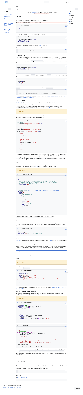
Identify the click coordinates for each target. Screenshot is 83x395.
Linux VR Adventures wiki (53, 96)
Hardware (26, 379)
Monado (17, 18)
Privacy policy (5, 387)
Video (22, 379)
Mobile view (19, 387)
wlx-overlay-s (18, 359)
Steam (51, 240)
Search (46, 2)
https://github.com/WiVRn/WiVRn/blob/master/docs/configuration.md (43, 190)
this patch (22, 256)
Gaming (34, 379)
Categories (18, 379)
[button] (3, 2)
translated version (35, 12)
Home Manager (50, 107)
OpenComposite (19, 102)
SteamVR (18, 240)
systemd (40, 45)
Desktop (30, 379)
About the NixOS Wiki (11, 387)
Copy (66, 26)
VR (42, 12)
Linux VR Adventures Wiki (22, 377)
